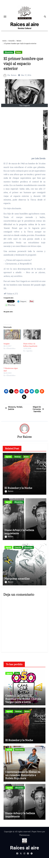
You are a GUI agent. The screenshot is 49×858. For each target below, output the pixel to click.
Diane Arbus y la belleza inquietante (30, 344)
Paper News (37, 831)
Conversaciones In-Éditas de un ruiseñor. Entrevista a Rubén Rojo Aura (22, 775)
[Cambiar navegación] (5, 16)
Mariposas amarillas (17, 578)
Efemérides (9, 52)
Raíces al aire (24, 24)
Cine (17, 673)
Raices (13, 75)
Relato (18, 52)
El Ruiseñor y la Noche (18, 488)
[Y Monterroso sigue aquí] (12, 359)
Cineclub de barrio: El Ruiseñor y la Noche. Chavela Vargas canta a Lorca (23, 699)
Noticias (18, 456)
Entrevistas (19, 749)
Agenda (8, 456)
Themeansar (24, 835)
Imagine (7, 343)
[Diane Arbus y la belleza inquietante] (32, 334)
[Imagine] (12, 334)
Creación (18, 547)
